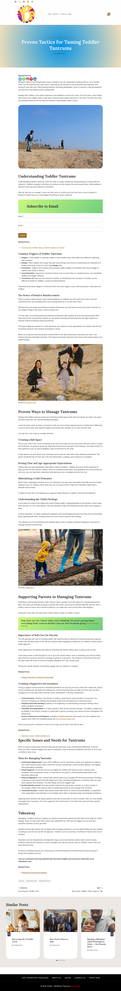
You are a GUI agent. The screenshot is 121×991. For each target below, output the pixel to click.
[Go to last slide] (8, 934)
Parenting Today (27, 736)
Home (50, 14)
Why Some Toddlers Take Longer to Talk (87, 889)
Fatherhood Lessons (67, 37)
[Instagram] (23, 1)
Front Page (94, 978)
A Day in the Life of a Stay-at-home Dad (37, 677)
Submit (22, 235)
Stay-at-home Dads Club (65, 719)
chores (21, 881)
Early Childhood (52, 37)
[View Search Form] (108, 14)
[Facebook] (15, 1)
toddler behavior (44, 881)
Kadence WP (75, 986)
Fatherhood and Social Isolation (34, 873)
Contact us (63, 14)
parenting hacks (32, 881)
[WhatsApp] (19, 1)
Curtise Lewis (61, 53)
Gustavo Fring (30, 403)
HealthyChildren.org (42, 736)
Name (21, 216)
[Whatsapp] (23, 79)
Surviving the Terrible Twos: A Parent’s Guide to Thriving (42, 248)
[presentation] (23, 920)
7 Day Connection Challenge (34, 978)
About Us (56, 14)
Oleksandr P (30, 588)
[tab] (56, 960)
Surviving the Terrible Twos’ (28, 889)
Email (21, 225)
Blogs (68, 978)
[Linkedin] (32, 1)
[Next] (112, 934)
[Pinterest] (28, 1)
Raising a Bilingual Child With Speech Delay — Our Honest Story (96, 943)
